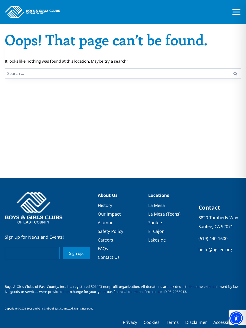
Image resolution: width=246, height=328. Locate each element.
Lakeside (157, 240)
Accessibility (225, 322)
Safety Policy (110, 231)
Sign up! (76, 253)
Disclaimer (196, 322)
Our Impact (109, 214)
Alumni (105, 222)
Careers (105, 240)
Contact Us (109, 257)
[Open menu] (236, 12)
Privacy (130, 322)
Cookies (152, 322)
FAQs (103, 248)
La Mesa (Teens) (164, 214)
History (105, 205)
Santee (155, 222)
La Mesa (156, 205)
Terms (172, 322)
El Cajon (156, 231)
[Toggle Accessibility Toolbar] (236, 318)
